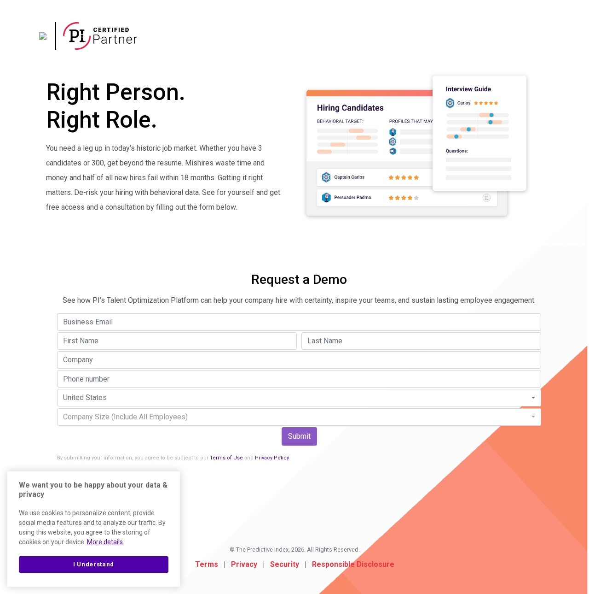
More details (105, 542)
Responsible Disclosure (353, 564)
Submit (299, 436)
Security (284, 564)
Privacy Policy (272, 458)
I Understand (93, 564)
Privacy (244, 564)
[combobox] (299, 397)
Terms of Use (226, 458)
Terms (206, 564)
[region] (93, 529)
